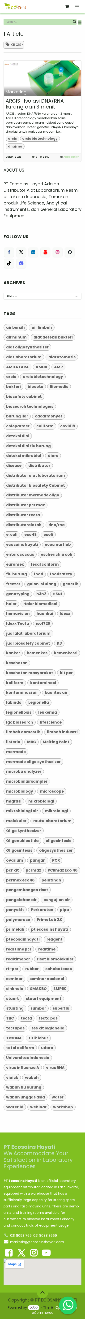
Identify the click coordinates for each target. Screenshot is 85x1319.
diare (53, 455)
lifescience (51, 722)
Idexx (65, 613)
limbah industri (62, 731)
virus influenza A (22, 1067)
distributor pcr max (25, 505)
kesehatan (17, 662)
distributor (39, 465)
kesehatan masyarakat (29, 672)
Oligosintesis (19, 850)
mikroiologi (56, 810)
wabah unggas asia (25, 1097)
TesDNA (14, 1038)
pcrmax (33, 870)
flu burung (16, 574)
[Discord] (21, 263)
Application (71, 157)
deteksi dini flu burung (28, 445)
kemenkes (37, 653)
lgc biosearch (19, 722)
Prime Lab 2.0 (50, 919)
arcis (12, 138)
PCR (56, 860)
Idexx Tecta (17, 623)
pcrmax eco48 (20, 880)
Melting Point (56, 741)
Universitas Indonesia (27, 1057)
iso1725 (43, 623)
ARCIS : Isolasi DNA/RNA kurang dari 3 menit (35, 104)
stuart (12, 998)
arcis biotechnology (40, 138)
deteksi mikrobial (23, 455)
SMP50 (60, 988)
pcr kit (12, 870)
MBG (31, 741)
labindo (13, 702)
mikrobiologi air (22, 810)
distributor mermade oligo (32, 495)
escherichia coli (56, 554)
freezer (13, 583)
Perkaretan (42, 909)
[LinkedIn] (33, 252)
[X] (21, 252)
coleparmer (18, 426)
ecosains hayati (22, 544)
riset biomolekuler (55, 959)
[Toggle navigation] (77, 6)
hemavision (18, 613)
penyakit (15, 909)
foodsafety (61, 574)
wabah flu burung (23, 1087)
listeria (13, 741)
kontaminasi (43, 682)
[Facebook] (9, 252)
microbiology (19, 791)
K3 (59, 643)
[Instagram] (57, 252)
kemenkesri (65, 653)
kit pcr (66, 672)
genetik (70, 583)
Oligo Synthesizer (23, 830)
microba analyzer (23, 771)
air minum (16, 337)
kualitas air (56, 692)
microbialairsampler (26, 781)
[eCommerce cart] (67, 6)
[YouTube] (45, 252)
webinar (38, 1107)
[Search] (74, 22)
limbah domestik (23, 731)
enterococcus (20, 554)
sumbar (38, 1008)
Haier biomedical (40, 603)
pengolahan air (21, 899)
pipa (64, 909)
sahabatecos (58, 968)
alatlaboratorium (24, 357)
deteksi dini (17, 436)
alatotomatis (62, 357)
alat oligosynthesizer (27, 347)
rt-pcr (12, 968)
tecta (26, 1018)
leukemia (47, 712)
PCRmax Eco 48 (63, 870)
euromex (15, 564)
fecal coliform (45, 564)
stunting (15, 1008)
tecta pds (48, 1018)
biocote (35, 386)
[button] (79, 22)
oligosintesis (58, 840)
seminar (14, 978)
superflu (61, 1008)
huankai (45, 613)
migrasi (13, 801)
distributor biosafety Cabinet (35, 485)
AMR (58, 366)
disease (13, 465)
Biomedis (59, 386)
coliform (45, 426)
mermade (16, 751)
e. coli (11, 534)
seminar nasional (47, 978)
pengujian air (56, 899)
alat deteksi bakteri (53, 337)
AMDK (41, 366)
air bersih (15, 327)
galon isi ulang (41, 583)
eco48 (30, 534)
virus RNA (55, 1067)
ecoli (48, 534)
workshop (63, 1107)
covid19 (67, 426)
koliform (14, 682)
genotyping (18, 593)
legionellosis (18, 712)
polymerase (18, 919)
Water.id (14, 1107)
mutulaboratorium (52, 820)
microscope (52, 791)
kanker (13, 653)
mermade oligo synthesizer (33, 761)
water (58, 1097)
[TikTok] (9, 263)
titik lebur (38, 1038)
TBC (10, 1018)
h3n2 (41, 593)
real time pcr (18, 949)
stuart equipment (43, 998)
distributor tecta (23, 514)
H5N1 (57, 593)
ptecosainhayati (23, 939)
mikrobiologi (41, 801)
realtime (46, 949)
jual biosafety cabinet (28, 643)
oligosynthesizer (56, 850)
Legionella (38, 702)
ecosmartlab (58, 544)
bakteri (13, 386)
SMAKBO (38, 988)
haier (11, 603)
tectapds (15, 1028)
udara (47, 1047)
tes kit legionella (47, 1028)
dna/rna (15, 146)
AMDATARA (17, 366)
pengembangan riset (27, 889)
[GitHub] (69, 252)
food (38, 574)
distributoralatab (24, 524)
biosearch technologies (29, 406)
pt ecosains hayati (49, 929)
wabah (32, 1077)
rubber (32, 968)
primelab (15, 929)
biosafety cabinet (24, 396)
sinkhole (14, 988)
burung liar (17, 416)
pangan (38, 860)
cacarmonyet (48, 416)
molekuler (16, 820)
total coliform (20, 1047)
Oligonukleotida (22, 840)
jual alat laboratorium (28, 633)
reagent (55, 939)
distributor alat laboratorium (35, 475)
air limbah (42, 327)
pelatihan (51, 880)
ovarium (14, 860)
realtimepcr (18, 959)
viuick (12, 1077)
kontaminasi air (22, 692)
